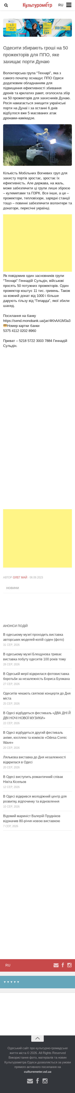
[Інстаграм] (69, 965)
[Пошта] (56, 965)
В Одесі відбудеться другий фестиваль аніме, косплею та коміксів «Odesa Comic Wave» (35, 737)
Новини (12, 588)
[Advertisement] (37, 243)
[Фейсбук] (62, 965)
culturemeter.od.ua (37, 1071)
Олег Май (20, 577)
